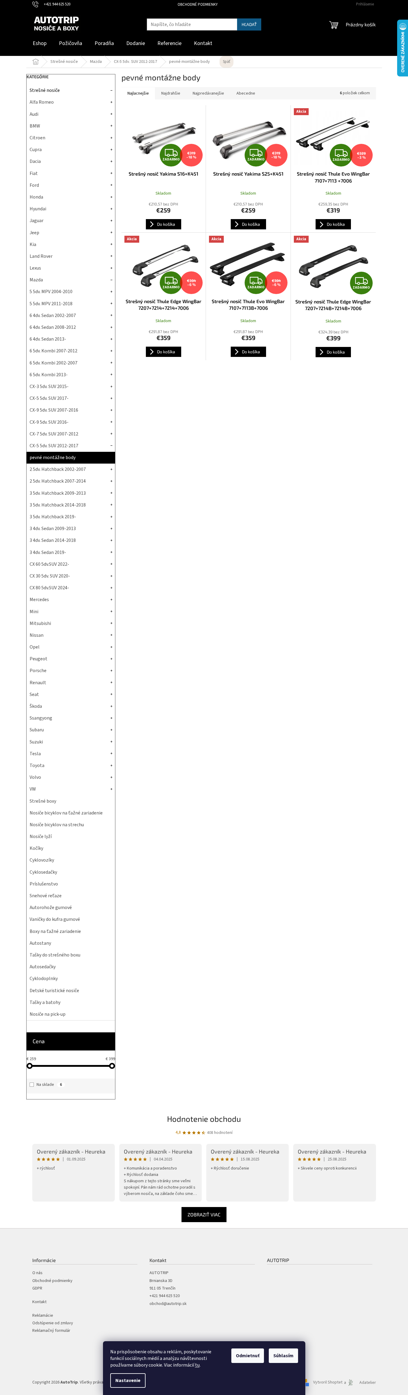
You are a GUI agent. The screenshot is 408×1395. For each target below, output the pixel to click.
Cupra (36, 149)
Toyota (37, 765)
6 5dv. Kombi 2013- (49, 374)
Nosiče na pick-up (48, 1014)
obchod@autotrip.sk (168, 1304)
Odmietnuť (247, 1355)
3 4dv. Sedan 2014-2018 (53, 540)
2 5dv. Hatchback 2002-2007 (58, 469)
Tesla (35, 753)
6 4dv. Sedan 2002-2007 (53, 315)
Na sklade (49, 1085)
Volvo (35, 777)
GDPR (37, 1288)
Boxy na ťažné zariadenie (55, 931)
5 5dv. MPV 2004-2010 (51, 291)
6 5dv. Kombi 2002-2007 (53, 363)
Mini (34, 611)
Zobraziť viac (204, 1214)
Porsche (38, 670)
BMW (35, 126)
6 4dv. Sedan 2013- (48, 339)
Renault (38, 682)
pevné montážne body (52, 457)
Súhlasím (283, 1355)
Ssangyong (41, 718)
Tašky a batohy (45, 1002)
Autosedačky (43, 966)
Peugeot (38, 658)
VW (33, 789)
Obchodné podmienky (198, 4)
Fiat (34, 173)
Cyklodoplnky (44, 978)
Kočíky (36, 848)
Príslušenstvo (44, 884)
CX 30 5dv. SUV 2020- (50, 576)
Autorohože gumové (51, 907)
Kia (33, 244)
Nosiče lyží (41, 836)
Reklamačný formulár (51, 1331)
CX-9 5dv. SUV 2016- (49, 422)
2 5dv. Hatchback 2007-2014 (58, 481)
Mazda (36, 280)
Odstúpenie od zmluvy (52, 1323)
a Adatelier (360, 1383)
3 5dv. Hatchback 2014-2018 (58, 505)
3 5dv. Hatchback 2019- (53, 516)
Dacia (35, 161)
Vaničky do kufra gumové (55, 919)
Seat (34, 694)
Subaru (37, 730)
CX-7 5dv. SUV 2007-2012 (54, 434)
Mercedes (39, 599)
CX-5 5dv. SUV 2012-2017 (54, 445)
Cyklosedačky (43, 872)
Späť (226, 61)
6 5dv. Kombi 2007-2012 (53, 351)
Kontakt (39, 1302)
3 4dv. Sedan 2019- (48, 552)
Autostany (40, 943)
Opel (35, 647)
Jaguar (36, 220)
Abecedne (245, 93)
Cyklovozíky (42, 860)
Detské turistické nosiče (54, 990)
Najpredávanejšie (208, 93)
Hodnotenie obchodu (204, 1118)
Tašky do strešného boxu (55, 955)
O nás (37, 1273)
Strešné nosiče (45, 90)
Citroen (37, 137)
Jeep (34, 232)
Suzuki (36, 742)
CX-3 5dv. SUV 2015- (49, 386)
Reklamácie (42, 1316)
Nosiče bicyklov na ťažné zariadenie (66, 813)
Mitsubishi (40, 623)
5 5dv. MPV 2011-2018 (51, 303)
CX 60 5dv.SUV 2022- (49, 564)
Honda (36, 197)
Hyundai (38, 209)
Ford (34, 185)
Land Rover (41, 256)
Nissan (36, 635)
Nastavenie (127, 1380)
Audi (34, 114)
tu (197, 1365)
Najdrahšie (170, 93)
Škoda (36, 706)
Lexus (35, 268)
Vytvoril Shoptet (327, 1383)
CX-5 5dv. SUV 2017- (49, 398)
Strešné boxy (43, 801)
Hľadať (249, 24)
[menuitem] (40, 44)
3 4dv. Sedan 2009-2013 (53, 528)
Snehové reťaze (46, 895)
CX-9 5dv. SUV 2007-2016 (54, 410)
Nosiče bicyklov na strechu (57, 824)
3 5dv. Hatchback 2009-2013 (58, 493)
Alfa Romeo (42, 102)
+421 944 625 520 (164, 1296)
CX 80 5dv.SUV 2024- (49, 587)
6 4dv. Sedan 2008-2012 (53, 327)
